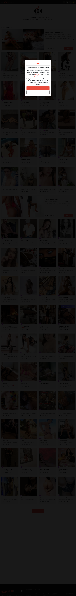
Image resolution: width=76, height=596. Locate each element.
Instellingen (38, 92)
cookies (37, 74)
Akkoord (38, 88)
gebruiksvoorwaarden (39, 76)
